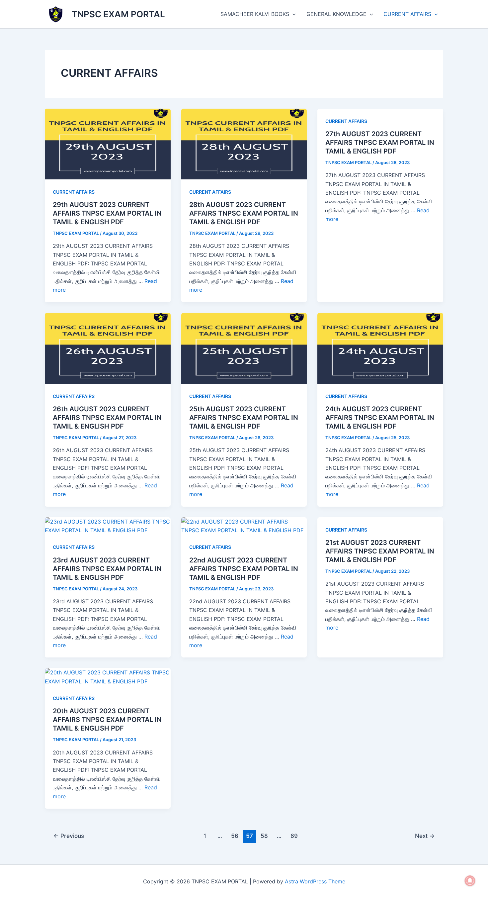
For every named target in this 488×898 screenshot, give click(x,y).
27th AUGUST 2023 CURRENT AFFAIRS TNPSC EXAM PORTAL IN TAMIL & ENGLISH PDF (379, 142)
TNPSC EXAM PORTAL (118, 14)
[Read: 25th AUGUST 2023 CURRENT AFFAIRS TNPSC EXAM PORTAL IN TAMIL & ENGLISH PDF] (244, 347)
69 (294, 835)
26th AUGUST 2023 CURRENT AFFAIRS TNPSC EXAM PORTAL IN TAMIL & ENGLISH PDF (107, 417)
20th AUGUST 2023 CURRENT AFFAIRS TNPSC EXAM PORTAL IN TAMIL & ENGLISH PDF (107, 719)
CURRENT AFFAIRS (407, 14)
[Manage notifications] (470, 880)
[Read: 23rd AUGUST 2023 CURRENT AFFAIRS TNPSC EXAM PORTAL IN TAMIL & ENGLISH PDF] (108, 525)
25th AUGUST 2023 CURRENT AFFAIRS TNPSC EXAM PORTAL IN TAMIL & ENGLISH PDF (243, 417)
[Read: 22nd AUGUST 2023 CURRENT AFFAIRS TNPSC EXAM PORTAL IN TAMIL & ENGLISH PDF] (244, 525)
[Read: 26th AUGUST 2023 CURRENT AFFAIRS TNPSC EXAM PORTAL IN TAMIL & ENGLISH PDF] (108, 347)
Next (425, 835)
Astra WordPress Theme (315, 881)
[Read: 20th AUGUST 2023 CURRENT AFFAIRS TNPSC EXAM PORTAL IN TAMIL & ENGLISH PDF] (108, 676)
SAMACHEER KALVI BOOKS (254, 14)
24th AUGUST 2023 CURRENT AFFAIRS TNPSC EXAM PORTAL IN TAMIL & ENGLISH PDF (379, 417)
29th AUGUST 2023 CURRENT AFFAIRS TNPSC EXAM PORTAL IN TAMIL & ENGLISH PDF (107, 213)
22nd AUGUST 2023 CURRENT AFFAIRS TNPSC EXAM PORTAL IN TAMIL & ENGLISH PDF (243, 568)
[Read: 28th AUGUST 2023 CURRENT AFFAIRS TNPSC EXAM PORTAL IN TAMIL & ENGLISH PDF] (244, 143)
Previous (68, 835)
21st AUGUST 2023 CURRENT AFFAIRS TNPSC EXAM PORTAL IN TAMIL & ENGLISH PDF (379, 551)
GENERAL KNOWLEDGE (336, 14)
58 (264, 835)
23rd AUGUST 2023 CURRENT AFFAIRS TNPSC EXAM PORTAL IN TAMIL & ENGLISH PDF (107, 568)
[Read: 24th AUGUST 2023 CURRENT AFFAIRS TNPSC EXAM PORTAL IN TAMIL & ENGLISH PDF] (380, 347)
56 (234, 835)
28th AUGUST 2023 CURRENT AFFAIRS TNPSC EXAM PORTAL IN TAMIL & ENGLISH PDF (243, 213)
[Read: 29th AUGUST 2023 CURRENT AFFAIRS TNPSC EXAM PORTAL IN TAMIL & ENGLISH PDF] (108, 143)
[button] (292, 14)
